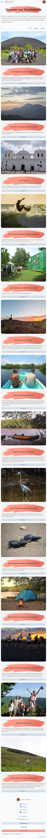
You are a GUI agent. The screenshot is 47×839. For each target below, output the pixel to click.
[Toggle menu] (1, 1)
